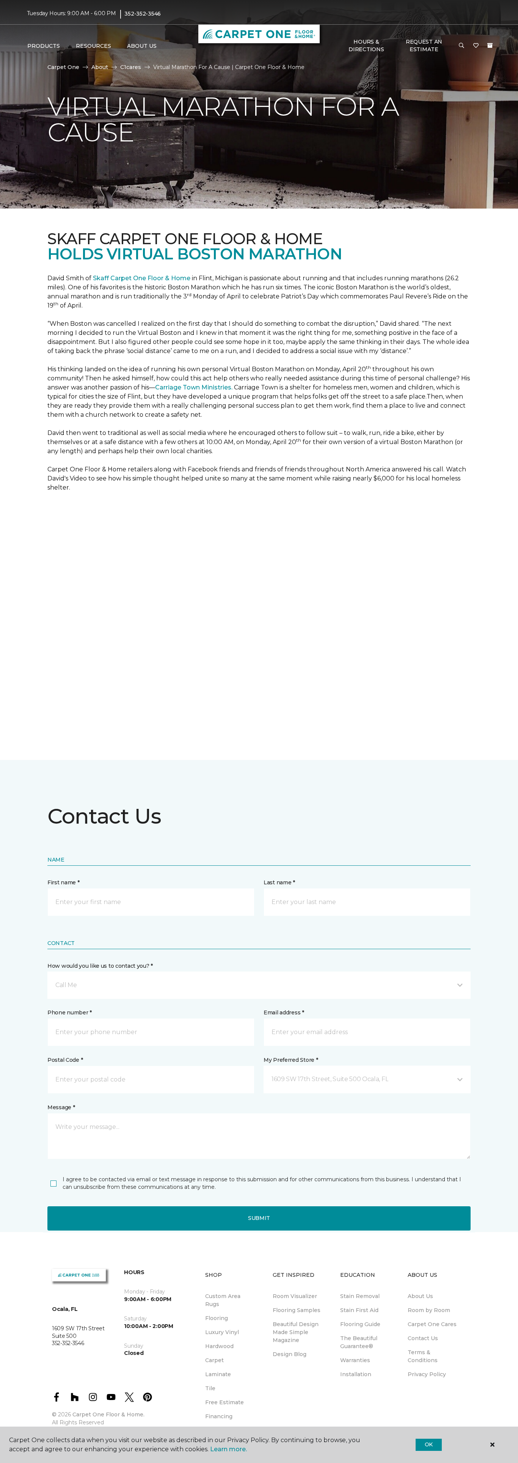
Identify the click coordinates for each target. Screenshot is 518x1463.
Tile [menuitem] (210, 1388)
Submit (259, 1218)
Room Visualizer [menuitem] (295, 1296)
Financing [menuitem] (218, 1416)
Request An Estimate (424, 45)
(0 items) (490, 45)
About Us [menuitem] (420, 1296)
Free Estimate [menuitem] (224, 1402)
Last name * (279, 882)
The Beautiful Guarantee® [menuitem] (358, 1342)
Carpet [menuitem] (214, 1360)
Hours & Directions (366, 45)
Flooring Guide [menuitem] (360, 1324)
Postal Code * (65, 1060)
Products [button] (43, 45)
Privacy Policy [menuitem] (427, 1374)
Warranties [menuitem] (355, 1360)
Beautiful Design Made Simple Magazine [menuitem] (296, 1332)
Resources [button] (93, 45)
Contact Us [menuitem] (423, 1338)
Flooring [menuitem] (216, 1318)
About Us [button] (142, 45)
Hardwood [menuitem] (219, 1346)
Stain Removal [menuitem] (360, 1296)
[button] (461, 46)
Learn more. (228, 1449)
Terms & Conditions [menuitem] (423, 1356)
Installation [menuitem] (355, 1374)
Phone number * (69, 1012)
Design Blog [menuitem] (289, 1354)
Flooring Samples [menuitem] (296, 1310)
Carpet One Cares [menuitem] (432, 1324)
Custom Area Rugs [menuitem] (222, 1300)
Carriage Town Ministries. (193, 387)
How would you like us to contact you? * (100, 966)
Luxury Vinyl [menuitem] (222, 1332)
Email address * (284, 1012)
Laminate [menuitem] (218, 1374)
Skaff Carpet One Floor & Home (141, 278)
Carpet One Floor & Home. (108, 1414)
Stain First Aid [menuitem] (359, 1310)
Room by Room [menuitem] (429, 1310)
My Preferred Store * (291, 1060)
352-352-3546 (142, 13)
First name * (63, 882)
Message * (61, 1107)
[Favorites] (476, 46)
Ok (429, 1444)
